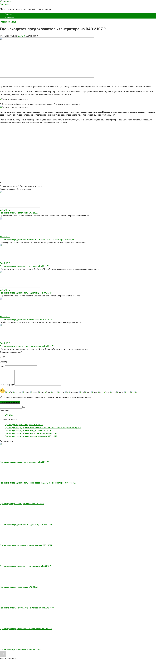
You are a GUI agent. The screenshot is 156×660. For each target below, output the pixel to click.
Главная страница (8, 22)
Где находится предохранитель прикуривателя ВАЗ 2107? (31, 436)
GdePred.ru (5, 4)
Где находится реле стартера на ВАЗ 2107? (24, 424)
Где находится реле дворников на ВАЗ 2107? (20, 649)
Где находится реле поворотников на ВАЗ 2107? (22, 504)
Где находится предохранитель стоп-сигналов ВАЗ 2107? (26, 566)
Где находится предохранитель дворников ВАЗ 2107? (29, 430)
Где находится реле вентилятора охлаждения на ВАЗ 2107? (27, 608)
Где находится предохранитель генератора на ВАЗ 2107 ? (26, 628)
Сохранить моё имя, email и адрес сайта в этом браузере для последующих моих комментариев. (47, 397)
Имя (2, 357)
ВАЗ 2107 (22, 36)
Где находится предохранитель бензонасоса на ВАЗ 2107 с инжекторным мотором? (43, 427)
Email (3, 362)
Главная (8, 14)
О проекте (9, 17)
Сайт (2, 367)
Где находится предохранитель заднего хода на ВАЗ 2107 (31, 433)
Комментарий (7, 385)
